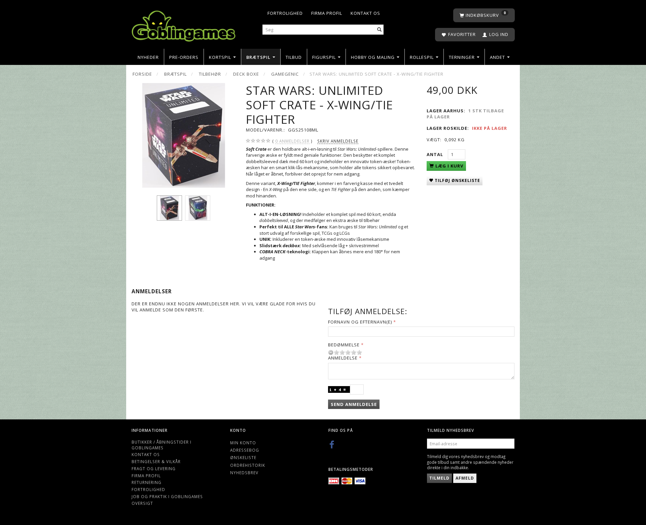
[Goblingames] (183, 24)
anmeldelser (292, 141)
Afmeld (465, 478)
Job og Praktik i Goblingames (167, 496)
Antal (435, 154)
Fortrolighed (285, 13)
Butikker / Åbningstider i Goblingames (161, 444)
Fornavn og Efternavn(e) (360, 322)
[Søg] (379, 30)
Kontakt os (365, 13)
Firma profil (326, 13)
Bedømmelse (344, 345)
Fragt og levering (154, 468)
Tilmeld (439, 478)
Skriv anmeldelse (337, 141)
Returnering (147, 482)
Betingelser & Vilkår (156, 461)
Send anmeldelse (354, 404)
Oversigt (142, 503)
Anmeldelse (343, 358)
